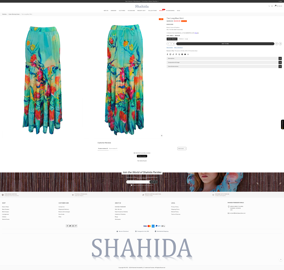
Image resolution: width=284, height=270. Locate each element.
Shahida (4, 14)
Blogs (116, 216)
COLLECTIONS (152, 10)
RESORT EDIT (141, 10)
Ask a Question (178, 47)
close (4, 1)
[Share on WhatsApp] (188, 54)
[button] (170, 24)
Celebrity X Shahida (120, 214)
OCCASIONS (131, 10)
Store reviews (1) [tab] (113, 148)
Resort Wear (5, 206)
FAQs (60, 216)
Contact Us (61, 206)
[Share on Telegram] (182, 54)
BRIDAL (162, 10)
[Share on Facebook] (167, 54)
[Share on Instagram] (170, 54)
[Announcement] (142, 1)
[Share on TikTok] (173, 54)
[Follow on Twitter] (70, 226)
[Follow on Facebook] (67, 226)
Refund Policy (175, 211)
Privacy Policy (175, 206)
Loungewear (5, 214)
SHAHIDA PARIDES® (120, 206)
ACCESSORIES (170, 10)
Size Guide (170, 47)
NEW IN (106, 10)
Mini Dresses (5, 211)
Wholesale (118, 219)
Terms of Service (175, 214)
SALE (178, 10)
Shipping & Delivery (64, 209)
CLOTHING (122, 10)
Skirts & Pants (5, 219)
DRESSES (113, 10)
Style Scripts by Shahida (121, 211)
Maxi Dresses (5, 209)
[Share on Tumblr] (179, 54)
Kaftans (4, 216)
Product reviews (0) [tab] (103, 148)
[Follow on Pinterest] (76, 226)
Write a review (142, 156)
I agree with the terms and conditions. (143, 185)
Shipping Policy (175, 209)
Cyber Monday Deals (14, 14)
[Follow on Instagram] (73, 226)
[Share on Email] (185, 54)
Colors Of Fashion (174, 27)
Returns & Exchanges (64, 211)
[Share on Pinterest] (176, 54)
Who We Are (118, 209)
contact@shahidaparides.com (238, 213)
